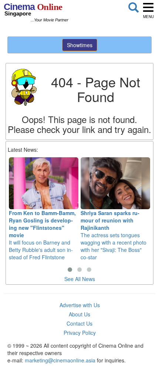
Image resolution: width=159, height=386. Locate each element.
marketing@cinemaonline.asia (60, 360)
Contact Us (79, 323)
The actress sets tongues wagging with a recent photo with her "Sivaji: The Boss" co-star (113, 235)
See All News (79, 279)
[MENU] (148, 7)
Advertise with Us (80, 305)
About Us (79, 314)
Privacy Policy (80, 332)
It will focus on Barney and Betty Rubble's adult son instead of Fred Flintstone (42, 235)
